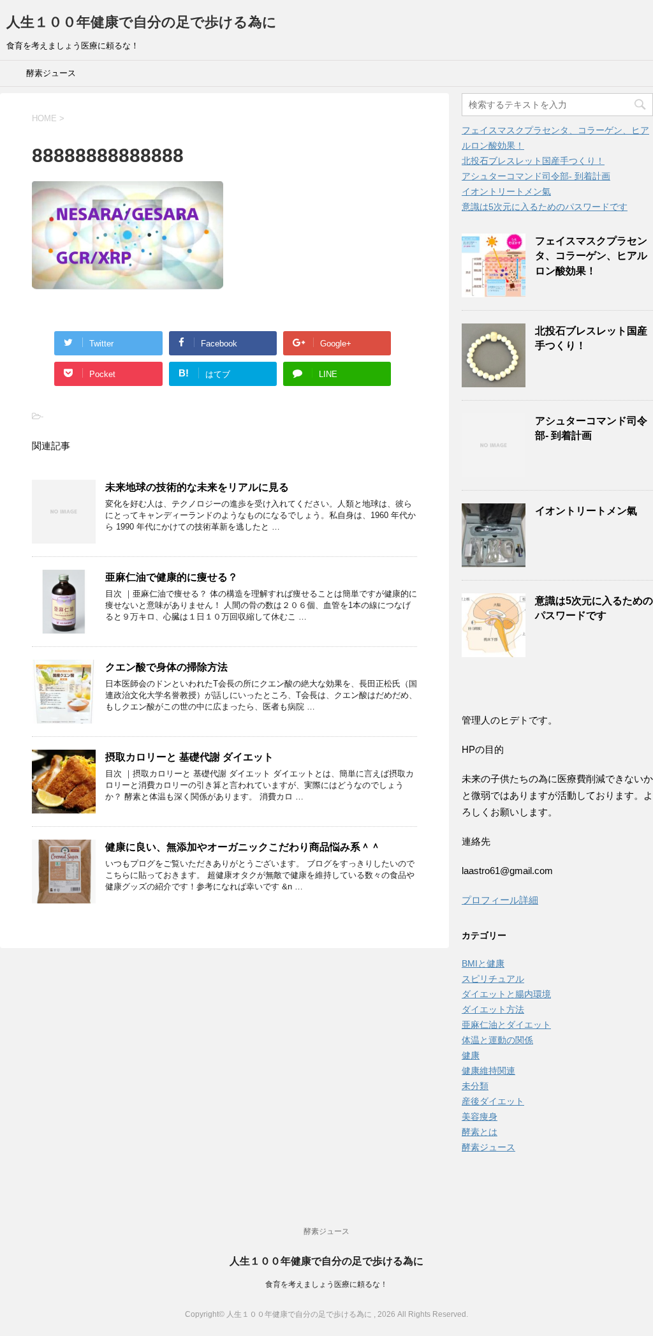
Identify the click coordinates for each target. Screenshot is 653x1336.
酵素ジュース (51, 73)
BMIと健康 (483, 963)
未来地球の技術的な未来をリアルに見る (197, 487)
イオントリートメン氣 (506, 191)
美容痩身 (479, 1116)
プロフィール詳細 (500, 899)
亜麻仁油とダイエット (506, 1025)
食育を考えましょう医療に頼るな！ (326, 1284)
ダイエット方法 (493, 1009)
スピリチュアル (493, 979)
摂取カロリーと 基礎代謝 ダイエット (189, 757)
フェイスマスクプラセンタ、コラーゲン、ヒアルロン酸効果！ (591, 255)
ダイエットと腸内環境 (506, 994)
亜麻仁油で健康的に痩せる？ (171, 577)
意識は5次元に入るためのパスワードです (544, 207)
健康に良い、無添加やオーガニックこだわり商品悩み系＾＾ (243, 847)
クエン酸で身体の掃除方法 (166, 667)
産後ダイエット (493, 1101)
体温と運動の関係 (497, 1040)
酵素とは (479, 1132)
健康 (471, 1055)
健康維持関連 (488, 1070)
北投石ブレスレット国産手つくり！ (533, 161)
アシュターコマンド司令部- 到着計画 (536, 176)
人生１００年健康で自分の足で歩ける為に (141, 22)
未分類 (475, 1086)
